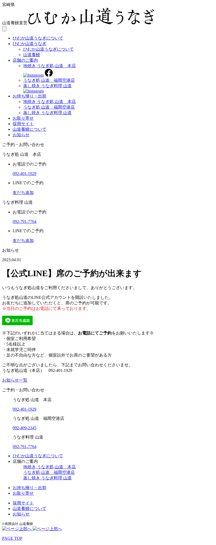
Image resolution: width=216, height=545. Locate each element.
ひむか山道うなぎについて (38, 38)
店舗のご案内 (25, 60)
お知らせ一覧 (14, 380)
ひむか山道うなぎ (29, 43)
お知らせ (21, 135)
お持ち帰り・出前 (29, 96)
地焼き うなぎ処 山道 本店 (49, 66)
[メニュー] (4, 28)
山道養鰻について (29, 129)
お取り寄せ (23, 118)
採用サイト (23, 123)
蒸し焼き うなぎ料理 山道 (47, 86)
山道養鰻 (31, 54)
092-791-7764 (24, 446)
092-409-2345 (24, 428)
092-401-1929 (24, 409)
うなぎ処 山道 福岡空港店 (49, 80)
